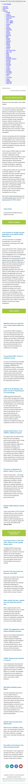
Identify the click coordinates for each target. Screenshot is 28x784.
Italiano (8, 43)
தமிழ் (7, 75)
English (8, 12)
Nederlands (9, 29)
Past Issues (5, 8)
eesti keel (8, 28)
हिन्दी (7, 36)
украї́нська (9, 81)
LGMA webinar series (10, 198)
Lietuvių (8, 68)
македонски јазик (10, 50)
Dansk (7, 27)
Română (8, 60)
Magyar (8, 38)
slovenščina (9, 72)
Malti (7, 53)
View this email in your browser (18, 90)
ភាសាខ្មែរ (8, 47)
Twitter (7, 4)
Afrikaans (8, 15)
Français (8, 32)
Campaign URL (4, 1)
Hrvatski (8, 24)
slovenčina (8, 71)
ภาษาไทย (9, 77)
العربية (8, 13)
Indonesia (8, 41)
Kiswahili (8, 64)
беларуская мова (10, 16)
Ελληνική (8, 35)
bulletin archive (6, 200)
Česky (7, 25)
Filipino (8, 80)
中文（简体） (10, 21)
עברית (7, 67)
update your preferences (8, 780)
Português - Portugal (11, 58)
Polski (7, 56)
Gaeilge (8, 39)
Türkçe (8, 79)
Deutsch (8, 34)
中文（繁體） (10, 22)
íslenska (8, 42)
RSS (4, 9)
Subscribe (5, 6)
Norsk (7, 54)
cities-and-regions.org (16, 196)
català (7, 19)
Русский (8, 61)
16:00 (19, 520)
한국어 (8, 48)
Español (8, 63)
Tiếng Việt (8, 83)
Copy (24, 1)
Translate (5, 11)
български (9, 18)
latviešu (8, 70)
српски (8, 74)
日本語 (8, 45)
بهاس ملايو (9, 51)
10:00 (13, 520)
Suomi (7, 31)
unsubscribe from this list (20, 780)
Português (8, 57)
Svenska (8, 65)
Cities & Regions (6, 88)
